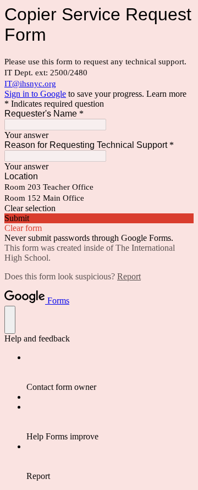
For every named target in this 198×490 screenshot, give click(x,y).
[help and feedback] (9, 320)
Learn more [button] (166, 93)
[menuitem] (110, 372)
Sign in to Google (35, 93)
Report (129, 276)
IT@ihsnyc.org (30, 83)
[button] (99, 208)
